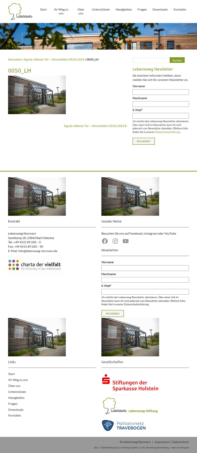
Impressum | (163, 442)
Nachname (140, 98)
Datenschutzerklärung (167, 132)
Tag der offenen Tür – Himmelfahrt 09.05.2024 (53, 59)
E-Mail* (138, 110)
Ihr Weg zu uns (61, 11)
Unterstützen (101, 9)
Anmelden (143, 141)
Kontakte (180, 9)
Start (43, 9)
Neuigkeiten (124, 9)
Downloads (160, 9)
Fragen (142, 9)
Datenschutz (180, 442)
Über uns (81, 11)
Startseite (14, 59)
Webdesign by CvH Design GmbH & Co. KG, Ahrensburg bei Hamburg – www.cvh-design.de (147, 447)
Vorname (139, 86)
